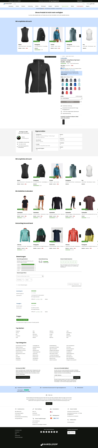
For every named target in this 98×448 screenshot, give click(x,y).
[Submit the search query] (83, 4)
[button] (38, 76)
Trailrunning (30, 6)
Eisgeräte (34, 348)
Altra (33, 331)
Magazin (87, 6)
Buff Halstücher (69, 356)
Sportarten (57, 6)
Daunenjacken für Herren (21, 350)
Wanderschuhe (36, 350)
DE (87, 3)
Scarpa (51, 334)
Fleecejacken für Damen (20, 348)
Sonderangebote (80, 6)
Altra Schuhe (68, 355)
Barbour (34, 337)
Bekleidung (11, 6)
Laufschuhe (35, 353)
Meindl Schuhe (52, 358)
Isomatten (18, 356)
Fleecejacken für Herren (20, 353)
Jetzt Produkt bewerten (74, 63)
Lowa (17, 337)
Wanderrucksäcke (36, 347)
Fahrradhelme (35, 358)
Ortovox (17, 332)
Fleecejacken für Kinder (54, 347)
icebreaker (64, 58)
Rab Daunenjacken (70, 348)
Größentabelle (79, 96)
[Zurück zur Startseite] (61, 56)
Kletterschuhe (35, 355)
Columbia (51, 332)
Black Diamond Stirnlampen (55, 356)
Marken (72, 6)
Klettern (36, 6)
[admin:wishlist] (81, 102)
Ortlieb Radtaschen (70, 353)
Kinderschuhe (35, 356)
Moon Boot (35, 334)
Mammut (51, 337)
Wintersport (43, 6)
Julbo (67, 331)
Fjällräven (51, 331)
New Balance (69, 332)
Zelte (17, 355)
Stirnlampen (18, 358)
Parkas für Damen (19, 347)
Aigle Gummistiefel (53, 348)
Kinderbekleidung (53, 345)
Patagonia (18, 331)
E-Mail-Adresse (57, 375)
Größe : (62, 96)
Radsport (50, 6)
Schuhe (17, 6)
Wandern (23, 6)
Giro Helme (68, 347)
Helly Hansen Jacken (54, 353)
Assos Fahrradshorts (70, 345)
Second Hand (65, 6)
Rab (16, 334)
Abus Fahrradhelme (70, 358)
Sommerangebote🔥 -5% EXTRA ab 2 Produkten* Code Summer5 (49, 8)
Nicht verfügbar (70, 101)
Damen (63, 56)
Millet (34, 332)
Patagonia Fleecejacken (54, 350)
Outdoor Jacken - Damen (70, 56)
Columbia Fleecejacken (54, 355)
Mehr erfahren (64, 74)
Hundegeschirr (69, 350)
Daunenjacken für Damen (21, 345)
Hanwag (68, 334)
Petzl (67, 337)
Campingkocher (36, 345)
